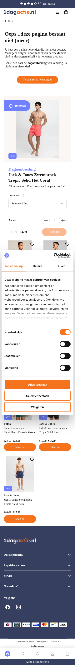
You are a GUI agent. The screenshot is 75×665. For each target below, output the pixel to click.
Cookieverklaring (37, 646)
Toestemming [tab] (13, 266)
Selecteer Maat (20, 203)
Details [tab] (37, 266)
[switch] (65, 344)
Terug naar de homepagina (37, 79)
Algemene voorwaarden (25, 642)
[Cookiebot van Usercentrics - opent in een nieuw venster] (54, 255)
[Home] (20, 12)
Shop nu (19, 447)
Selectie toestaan (37, 395)
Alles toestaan (37, 384)
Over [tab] (61, 266)
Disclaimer (55, 642)
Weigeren (37, 407)
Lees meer (14, 195)
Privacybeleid (42, 642)
